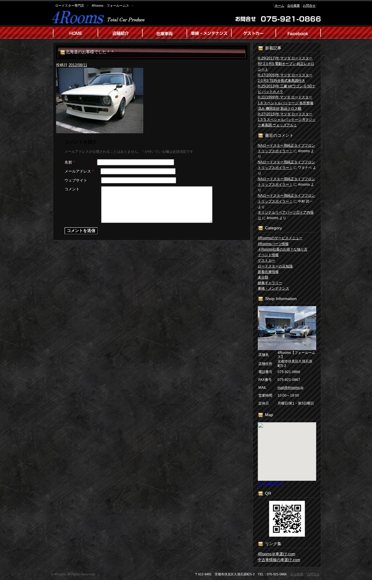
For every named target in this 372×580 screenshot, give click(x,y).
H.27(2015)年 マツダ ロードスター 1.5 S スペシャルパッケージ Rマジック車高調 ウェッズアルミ (287, 119)
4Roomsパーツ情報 (273, 244)
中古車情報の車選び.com (279, 560)
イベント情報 (268, 255)
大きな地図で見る (270, 483)
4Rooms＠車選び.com (276, 554)
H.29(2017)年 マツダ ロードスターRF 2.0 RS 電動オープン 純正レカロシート (286, 63)
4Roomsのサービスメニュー (280, 238)
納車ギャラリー (270, 283)
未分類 (263, 277)
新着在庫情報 (268, 272)
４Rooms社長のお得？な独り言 (282, 249)
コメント (72, 189)
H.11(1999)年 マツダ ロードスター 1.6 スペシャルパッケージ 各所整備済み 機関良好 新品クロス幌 (285, 102)
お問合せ (309, 5)
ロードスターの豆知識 (275, 266)
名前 (70, 162)
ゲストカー (266, 260)
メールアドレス (79, 171)
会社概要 (293, 5)
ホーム (279, 5)
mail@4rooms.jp (290, 388)
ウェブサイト (76, 180)
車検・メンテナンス (273, 288)
